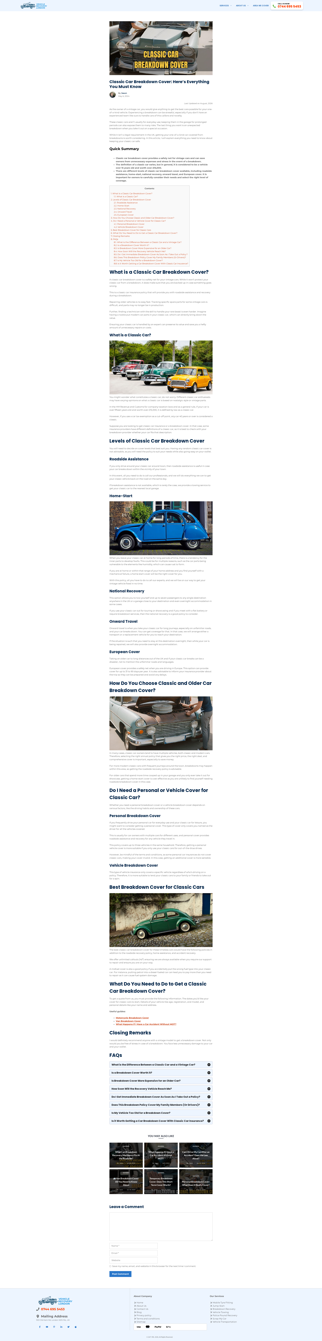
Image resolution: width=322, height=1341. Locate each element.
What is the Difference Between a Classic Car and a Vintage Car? (148, 242)
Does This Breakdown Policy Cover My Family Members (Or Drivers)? (150, 257)
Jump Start (219, 1306)
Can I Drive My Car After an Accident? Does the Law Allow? (196, 1155)
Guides (126, 1146)
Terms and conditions (148, 1318)
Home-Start (121, 205)
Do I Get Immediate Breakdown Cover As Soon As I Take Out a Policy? (151, 254)
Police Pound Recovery (225, 1315)
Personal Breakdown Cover (129, 224)
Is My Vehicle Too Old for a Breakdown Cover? (138, 260)
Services (224, 5)
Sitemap (141, 1322)
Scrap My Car (219, 1318)
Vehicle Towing (221, 1312)
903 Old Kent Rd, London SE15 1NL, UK (53, 1320)
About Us (241, 5)
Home (139, 1302)
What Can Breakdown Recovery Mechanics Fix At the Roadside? (126, 1155)
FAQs (114, 239)
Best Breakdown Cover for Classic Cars (131, 230)
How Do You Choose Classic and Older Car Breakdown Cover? (142, 218)
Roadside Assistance (126, 202)
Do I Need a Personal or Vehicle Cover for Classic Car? (138, 221)
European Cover (124, 215)
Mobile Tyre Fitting (223, 1302)
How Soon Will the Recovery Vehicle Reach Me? (140, 251)
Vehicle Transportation (225, 1322)
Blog (139, 1312)
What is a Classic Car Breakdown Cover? (131, 193)
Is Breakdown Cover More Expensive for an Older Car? (142, 248)
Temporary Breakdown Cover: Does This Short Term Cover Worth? (161, 1181)
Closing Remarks (120, 236)
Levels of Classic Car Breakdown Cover (131, 199)
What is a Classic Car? (126, 196)
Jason (124, 93)
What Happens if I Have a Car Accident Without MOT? (161, 1155)
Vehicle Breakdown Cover (129, 227)
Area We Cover (261, 5)
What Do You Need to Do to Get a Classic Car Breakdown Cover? (144, 233)
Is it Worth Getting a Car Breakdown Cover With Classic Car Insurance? (151, 263)
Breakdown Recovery (224, 1309)
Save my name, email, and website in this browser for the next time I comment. (154, 1266)
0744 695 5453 (53, 1309)
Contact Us (142, 1309)
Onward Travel (123, 212)
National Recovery (125, 208)
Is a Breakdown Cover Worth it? (131, 245)
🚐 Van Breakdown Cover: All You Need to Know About (126, 1181)
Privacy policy (143, 1315)
